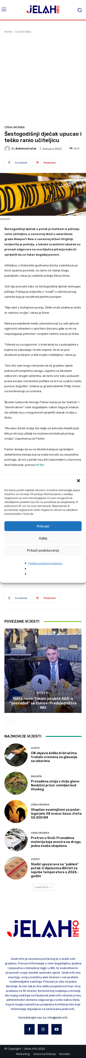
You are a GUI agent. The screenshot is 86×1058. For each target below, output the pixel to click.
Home (8, 32)
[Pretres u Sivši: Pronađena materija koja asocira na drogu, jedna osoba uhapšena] (16, 839)
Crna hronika (23, 32)
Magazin (36, 776)
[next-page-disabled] (14, 721)
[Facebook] (29, 1029)
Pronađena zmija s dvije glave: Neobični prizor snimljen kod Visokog (55, 785)
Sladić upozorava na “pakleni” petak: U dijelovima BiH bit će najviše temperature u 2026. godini (55, 870)
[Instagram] (43, 1029)
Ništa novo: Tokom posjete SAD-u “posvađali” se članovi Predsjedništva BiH (43, 703)
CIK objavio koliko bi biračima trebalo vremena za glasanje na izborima (54, 757)
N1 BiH (40, 465)
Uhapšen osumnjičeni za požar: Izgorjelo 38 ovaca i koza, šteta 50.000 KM (56, 813)
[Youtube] (56, 1029)
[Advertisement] (43, 78)
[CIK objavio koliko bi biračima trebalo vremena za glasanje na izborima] (16, 754)
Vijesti (42, 692)
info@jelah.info (57, 1017)
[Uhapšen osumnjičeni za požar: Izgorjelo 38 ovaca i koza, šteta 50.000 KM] (16, 811)
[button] (79, 481)
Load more (42, 887)
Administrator (26, 148)
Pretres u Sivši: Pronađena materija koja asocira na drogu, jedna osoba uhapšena (56, 842)
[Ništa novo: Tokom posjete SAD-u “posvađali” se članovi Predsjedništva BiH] (43, 671)
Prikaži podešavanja (43, 550)
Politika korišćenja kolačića (45, 563)
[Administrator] (7, 148)
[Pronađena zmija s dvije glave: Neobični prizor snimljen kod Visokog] (16, 783)
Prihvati (43, 526)
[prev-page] (7, 721)
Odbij (43, 538)
